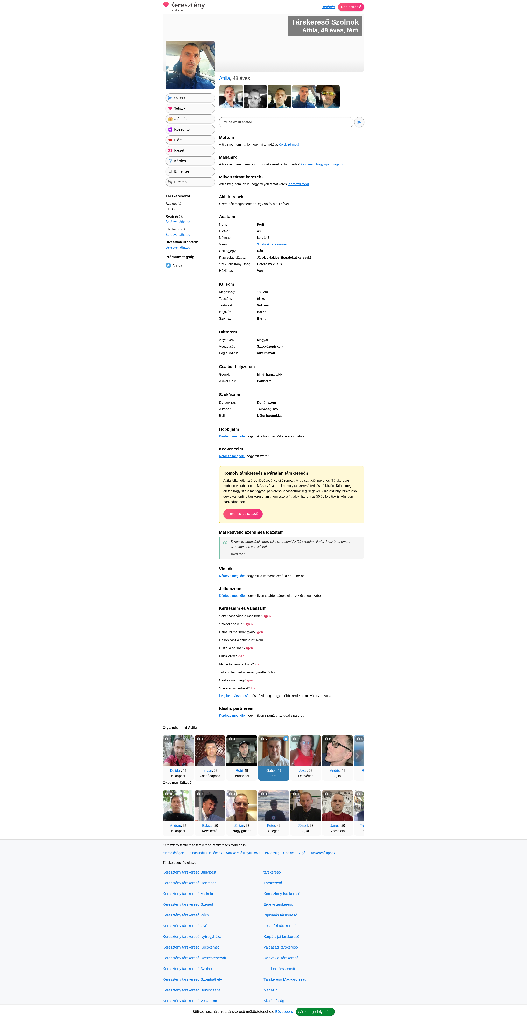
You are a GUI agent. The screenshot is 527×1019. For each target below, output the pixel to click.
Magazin (270, 990)
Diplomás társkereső (280, 915)
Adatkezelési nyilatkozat (243, 853)
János (335, 826)
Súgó (301, 853)
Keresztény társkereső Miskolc (188, 894)
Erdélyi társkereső (278, 904)
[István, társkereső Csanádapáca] (210, 750)
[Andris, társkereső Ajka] (337, 750)
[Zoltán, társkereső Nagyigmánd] (241, 805)
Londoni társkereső (279, 969)
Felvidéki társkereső (280, 926)
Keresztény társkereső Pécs (186, 915)
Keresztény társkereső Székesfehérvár (194, 958)
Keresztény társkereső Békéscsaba (192, 990)
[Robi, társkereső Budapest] (241, 750)
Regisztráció (351, 7)
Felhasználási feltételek (205, 853)
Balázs (207, 826)
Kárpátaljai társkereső (281, 937)
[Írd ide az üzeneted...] (286, 122)
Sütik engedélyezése (315, 1012)
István (207, 771)
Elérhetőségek (173, 853)
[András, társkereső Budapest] (178, 805)
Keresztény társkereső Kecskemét (191, 947)
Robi (239, 771)
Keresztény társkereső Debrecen (190, 883)
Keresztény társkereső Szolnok (188, 969)
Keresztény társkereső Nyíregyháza (192, 937)
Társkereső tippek (322, 853)
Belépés (328, 7)
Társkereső (273, 883)
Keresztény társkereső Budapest (189, 872)
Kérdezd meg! (289, 144)
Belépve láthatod (178, 222)
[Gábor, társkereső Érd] (273, 750)
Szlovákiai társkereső (281, 958)
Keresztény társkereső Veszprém (190, 1001)
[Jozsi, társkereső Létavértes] (305, 750)
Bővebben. (284, 1012)
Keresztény (187, 6)
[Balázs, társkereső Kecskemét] (210, 805)
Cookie (288, 853)
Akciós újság (274, 1001)
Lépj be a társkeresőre (235, 696)
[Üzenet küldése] (359, 122)
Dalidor (175, 771)
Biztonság (272, 853)
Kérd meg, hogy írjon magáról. (322, 164)
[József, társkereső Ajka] (305, 805)
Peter (271, 826)
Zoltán (239, 826)
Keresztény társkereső (282, 894)
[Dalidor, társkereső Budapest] (178, 750)
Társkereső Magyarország (285, 979)
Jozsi (303, 771)
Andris (335, 771)
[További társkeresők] (357, 756)
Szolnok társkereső (272, 244)
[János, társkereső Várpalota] (337, 805)
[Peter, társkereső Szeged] (273, 805)
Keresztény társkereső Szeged (188, 904)
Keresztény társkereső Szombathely (192, 979)
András (175, 826)
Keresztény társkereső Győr (186, 926)
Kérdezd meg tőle (232, 436)
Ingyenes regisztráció (243, 513)
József (303, 826)
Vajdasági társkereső (281, 947)
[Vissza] (170, 756)
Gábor (271, 771)
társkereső (272, 872)
